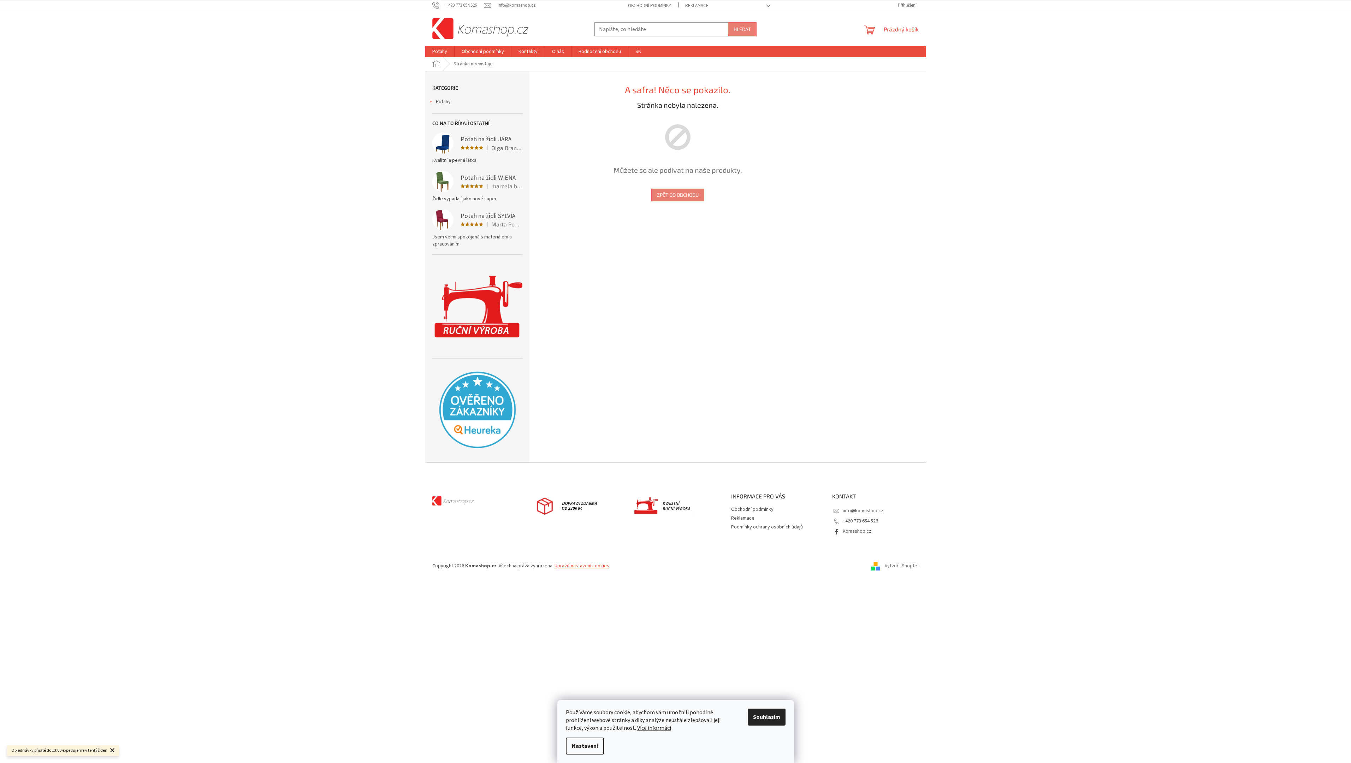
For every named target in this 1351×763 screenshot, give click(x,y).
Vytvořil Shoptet (902, 565)
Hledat (742, 29)
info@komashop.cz (863, 510)
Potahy (443, 101)
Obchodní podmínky (649, 5)
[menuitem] (439, 51)
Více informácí (654, 728)
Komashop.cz (857, 531)
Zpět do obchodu (678, 195)
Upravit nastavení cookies (582, 565)
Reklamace (697, 5)
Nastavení (585, 746)
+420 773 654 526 (860, 521)
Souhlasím (766, 717)
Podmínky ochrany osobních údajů (767, 527)
